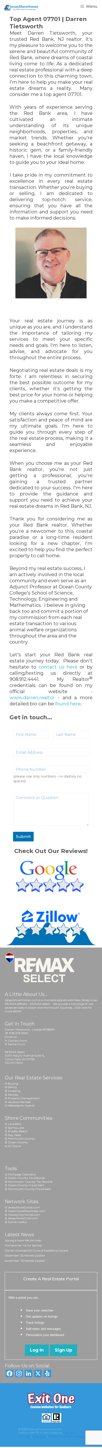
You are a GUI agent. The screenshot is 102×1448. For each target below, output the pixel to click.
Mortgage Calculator (22, 1174)
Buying (13, 1083)
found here (68, 704)
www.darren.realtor (32, 697)
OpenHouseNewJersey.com (26, 1211)
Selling (12, 1087)
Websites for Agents (21, 1105)
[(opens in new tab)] (51, 894)
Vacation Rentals (19, 1102)
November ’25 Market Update (25, 1260)
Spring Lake (16, 1127)
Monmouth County (21, 1138)
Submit (23, 836)
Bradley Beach (18, 1131)
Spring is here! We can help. (23, 1240)
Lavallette (14, 1124)
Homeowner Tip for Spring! (23, 1245)
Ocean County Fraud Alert (26, 1185)
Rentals (13, 1094)
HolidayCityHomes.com (24, 1214)
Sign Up (63, 1350)
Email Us (11, 1037)
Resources (39, 1436)
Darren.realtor (17, 1222)
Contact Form (17, 1040)
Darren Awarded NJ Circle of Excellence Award (36, 1250)
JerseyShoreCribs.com (23, 1218)
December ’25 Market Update (25, 1255)
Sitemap (24, 1436)
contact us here (58, 667)
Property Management (24, 1098)
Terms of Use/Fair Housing (66, 1436)
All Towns (14, 1146)
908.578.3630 (18, 1033)
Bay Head (14, 1135)
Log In (37, 1350)
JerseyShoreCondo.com (24, 1207)
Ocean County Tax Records (26, 1178)
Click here (81, 1007)
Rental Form (16, 1044)
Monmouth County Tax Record (29, 1181)
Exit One (69, 1432)
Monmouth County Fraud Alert (29, 1189)
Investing (14, 1091)
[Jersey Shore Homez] (23, 6)
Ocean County (18, 1142)
